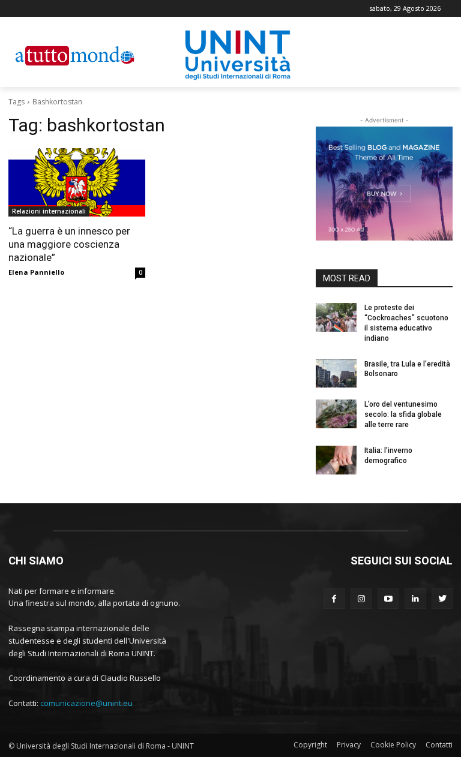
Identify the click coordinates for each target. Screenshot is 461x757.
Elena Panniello (36, 272)
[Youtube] (388, 598)
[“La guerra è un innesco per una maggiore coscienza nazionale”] (76, 182)
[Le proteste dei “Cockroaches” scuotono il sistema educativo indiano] (336, 317)
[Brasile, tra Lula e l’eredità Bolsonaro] (336, 373)
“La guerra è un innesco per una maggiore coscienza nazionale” (69, 244)
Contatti (439, 745)
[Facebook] (334, 598)
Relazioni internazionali (49, 211)
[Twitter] (442, 598)
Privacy (349, 745)
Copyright (310, 745)
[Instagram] (361, 598)
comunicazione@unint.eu (86, 703)
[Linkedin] (415, 598)
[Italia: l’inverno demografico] (336, 460)
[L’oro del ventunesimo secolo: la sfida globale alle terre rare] (336, 413)
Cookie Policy (393, 745)
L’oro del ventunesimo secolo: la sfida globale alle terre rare (403, 414)
